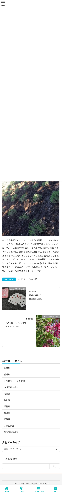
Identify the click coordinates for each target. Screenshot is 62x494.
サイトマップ (44, 483)
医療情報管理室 (11, 431)
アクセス (21, 491)
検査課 (7, 393)
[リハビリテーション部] (14, 298)
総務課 (7, 419)
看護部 (7, 374)
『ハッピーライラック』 (16, 322)
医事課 (7, 412)
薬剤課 (7, 400)
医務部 (7, 368)
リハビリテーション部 (27, 279)
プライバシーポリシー (21, 483)
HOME (7, 491)
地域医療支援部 (11, 387)
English (34, 483)
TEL (55, 491)
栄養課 (7, 406)
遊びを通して (35, 295)
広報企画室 (9, 425)
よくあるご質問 (38, 491)
